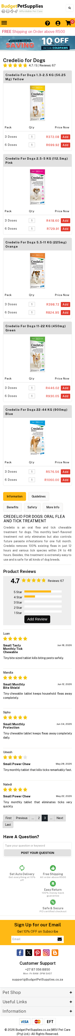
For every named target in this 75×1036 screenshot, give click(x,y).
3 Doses (11, 136)
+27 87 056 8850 (37, 969)
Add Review (37, 619)
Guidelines (39, 496)
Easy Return (53, 892)
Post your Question (37, 852)
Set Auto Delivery (22, 877)
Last (8, 824)
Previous (22, 818)
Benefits (12, 507)
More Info (52, 507)
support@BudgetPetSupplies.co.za (37, 979)
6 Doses (11, 145)
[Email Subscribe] (59, 939)
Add (65, 137)
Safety (32, 507)
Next (59, 818)
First (8, 818)
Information (14, 496)
